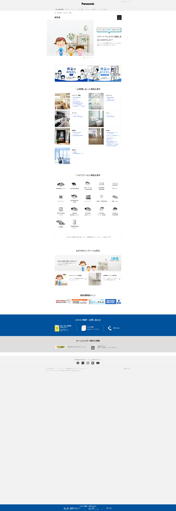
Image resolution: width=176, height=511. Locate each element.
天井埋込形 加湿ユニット (112, 142)
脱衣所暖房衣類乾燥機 (77, 135)
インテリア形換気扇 (77, 104)
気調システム (109, 139)
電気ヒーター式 (111, 99)
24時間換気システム (111, 138)
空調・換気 (65, 12)
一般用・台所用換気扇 (77, 116)
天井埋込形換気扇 (77, 97)
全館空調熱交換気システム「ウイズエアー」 (112, 133)
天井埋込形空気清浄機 (111, 145)
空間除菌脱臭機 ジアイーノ (79, 153)
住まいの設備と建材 (59, 9)
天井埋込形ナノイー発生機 (78, 106)
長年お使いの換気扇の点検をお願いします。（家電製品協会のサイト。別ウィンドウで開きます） (88, 237)
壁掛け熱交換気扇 (77, 101)
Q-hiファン (75, 99)
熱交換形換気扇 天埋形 (78, 103)
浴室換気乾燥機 (110, 97)
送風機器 (75, 152)
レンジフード (76, 115)
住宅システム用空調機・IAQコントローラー (113, 136)
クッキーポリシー (60, 368)
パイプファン (76, 100)
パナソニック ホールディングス (81, 368)
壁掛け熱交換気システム (112, 141)
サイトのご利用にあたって (50, 368)
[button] (67, 9)
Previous (48, 38)
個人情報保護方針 (68, 368)
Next (127, 38)
